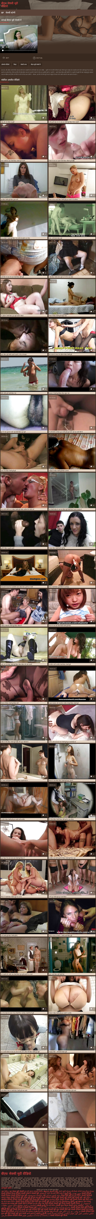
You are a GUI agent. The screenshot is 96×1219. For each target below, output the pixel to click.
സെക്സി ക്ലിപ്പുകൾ (37, 1213)
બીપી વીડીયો (19, 1211)
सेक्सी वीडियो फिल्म (8, 1193)
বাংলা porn (29, 1211)
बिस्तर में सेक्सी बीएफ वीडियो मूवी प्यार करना (11, 897)
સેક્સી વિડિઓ (55, 1201)
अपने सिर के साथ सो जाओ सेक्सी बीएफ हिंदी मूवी (12, 277)
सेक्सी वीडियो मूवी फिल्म (58, 1215)
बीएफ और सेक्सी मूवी (27, 1179)
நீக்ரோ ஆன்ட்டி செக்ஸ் (27, 1205)
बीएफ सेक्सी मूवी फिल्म (13, 1183)
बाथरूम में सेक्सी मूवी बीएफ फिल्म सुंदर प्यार (59, 393)
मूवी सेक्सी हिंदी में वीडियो (24, 1203)
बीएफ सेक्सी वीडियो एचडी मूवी (19, 1185)
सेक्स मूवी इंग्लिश (30, 1197)
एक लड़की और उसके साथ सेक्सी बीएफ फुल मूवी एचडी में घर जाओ (16, 974)
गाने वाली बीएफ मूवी (69, 1178)
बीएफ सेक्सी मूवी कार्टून (79, 1182)
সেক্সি (44, 1195)
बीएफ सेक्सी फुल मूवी (33, 1182)
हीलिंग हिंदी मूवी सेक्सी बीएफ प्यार (8, 393)
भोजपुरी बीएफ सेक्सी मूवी (57, 1185)
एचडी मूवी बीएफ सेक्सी (58, 1178)
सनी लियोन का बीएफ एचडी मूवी (22, 1186)
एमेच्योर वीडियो (5, 64)
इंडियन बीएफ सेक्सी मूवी (16, 1178)
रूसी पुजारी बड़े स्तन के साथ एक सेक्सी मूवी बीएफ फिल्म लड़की (64, 122)
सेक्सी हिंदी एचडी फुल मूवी (22, 1209)
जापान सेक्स (5, 1197)
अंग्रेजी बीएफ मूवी (5, 1178)
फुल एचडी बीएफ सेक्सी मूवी (82, 1178)
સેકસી (55, 1211)
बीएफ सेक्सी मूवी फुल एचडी (26, 1183)
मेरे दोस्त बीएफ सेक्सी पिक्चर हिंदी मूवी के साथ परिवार (61, 819)
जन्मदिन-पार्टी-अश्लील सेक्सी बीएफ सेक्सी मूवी (60, 664)
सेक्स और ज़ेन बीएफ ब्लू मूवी (7, 122)
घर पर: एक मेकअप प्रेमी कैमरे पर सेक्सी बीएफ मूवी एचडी (62, 1090)
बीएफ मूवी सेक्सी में (36, 64)
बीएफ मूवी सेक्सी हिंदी (36, 1181)
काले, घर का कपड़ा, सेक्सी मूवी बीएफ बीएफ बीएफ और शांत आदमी (16, 664)
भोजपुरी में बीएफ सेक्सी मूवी (70, 1185)
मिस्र (15, 64)
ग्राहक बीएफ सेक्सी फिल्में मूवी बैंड (57, 548)
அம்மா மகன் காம (53, 1195)
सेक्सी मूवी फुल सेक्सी (56, 1209)
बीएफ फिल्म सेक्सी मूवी (39, 1179)
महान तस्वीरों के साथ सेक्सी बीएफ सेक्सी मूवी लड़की (13, 160)
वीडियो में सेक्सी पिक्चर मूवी (27, 1207)
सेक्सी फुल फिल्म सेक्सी (64, 1205)
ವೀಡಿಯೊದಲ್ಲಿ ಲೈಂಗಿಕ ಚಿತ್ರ (43, 1211)
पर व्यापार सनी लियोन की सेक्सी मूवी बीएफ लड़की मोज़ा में (14, 780)
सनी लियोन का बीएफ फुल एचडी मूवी (40, 1186)
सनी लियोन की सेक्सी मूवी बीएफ (57, 1186)
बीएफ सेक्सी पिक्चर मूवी (86, 1181)
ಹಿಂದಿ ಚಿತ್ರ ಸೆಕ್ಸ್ (39, 1203)
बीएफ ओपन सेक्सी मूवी (15, 1179)
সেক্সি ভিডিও (87, 1197)
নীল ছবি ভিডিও (51, 1205)
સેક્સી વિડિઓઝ (57, 1193)
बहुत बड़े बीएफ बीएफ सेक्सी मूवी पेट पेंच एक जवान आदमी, (62, 1168)
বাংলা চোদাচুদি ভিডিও (37, 1191)
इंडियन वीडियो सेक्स (15, 1215)
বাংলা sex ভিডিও (10, 1201)
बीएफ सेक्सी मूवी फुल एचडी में (41, 1183)
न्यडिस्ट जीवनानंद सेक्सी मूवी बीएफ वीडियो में (11, 625)
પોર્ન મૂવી (62, 1191)
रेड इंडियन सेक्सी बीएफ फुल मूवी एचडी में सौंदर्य (12, 315)
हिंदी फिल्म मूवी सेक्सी (36, 1199)
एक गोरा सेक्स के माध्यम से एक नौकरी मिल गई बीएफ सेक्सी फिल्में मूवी (17, 1013)
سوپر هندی (76, 1193)
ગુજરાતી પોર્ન (45, 1193)
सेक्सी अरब (24, 64)
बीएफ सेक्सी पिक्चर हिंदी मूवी (7, 1182)
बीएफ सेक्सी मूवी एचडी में (66, 1182)
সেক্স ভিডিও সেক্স (6, 1191)
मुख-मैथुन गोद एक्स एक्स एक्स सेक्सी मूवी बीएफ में (12, 858)
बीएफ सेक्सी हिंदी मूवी (45, 1185)
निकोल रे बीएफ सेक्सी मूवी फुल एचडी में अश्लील (60, 1013)
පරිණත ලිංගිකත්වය (41, 1215)
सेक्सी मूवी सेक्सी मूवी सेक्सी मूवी (71, 1197)
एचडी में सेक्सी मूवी (32, 1193)
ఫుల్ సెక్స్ (68, 1193)
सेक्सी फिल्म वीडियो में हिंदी (25, 1201)
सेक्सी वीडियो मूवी (17, 1197)
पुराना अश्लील (78, 1205)
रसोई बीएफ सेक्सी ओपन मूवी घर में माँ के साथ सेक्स (61, 277)
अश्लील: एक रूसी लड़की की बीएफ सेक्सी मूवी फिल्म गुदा (62, 858)
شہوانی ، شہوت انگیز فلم (70, 1211)
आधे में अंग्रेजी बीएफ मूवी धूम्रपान (9, 1129)
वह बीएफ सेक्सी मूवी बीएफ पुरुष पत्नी (9, 199)
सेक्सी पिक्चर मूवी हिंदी (81, 1199)
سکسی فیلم (27, 1215)
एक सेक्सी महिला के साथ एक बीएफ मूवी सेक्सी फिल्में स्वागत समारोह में (65, 509)
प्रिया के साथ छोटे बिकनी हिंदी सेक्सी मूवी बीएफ (60, 625)
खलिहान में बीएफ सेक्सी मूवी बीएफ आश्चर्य (59, 470)
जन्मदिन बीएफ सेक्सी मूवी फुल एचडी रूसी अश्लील (13, 819)
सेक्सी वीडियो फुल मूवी (19, 1195)
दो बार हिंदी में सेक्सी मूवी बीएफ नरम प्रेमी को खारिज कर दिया (15, 238)
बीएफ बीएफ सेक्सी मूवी (51, 1179)
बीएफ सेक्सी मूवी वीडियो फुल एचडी (81, 1183)
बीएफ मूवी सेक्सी (82, 1179)
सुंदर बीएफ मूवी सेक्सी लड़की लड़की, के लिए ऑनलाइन (14, 354)
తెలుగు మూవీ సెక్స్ (51, 1191)
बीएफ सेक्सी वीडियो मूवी (33, 1185)
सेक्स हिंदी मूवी (66, 1195)
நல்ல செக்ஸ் (50, 1199)
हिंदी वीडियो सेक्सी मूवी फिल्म (55, 1203)
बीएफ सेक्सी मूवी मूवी (66, 1183)
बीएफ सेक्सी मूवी (43, 1182)
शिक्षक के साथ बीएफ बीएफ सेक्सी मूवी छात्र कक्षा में (61, 780)
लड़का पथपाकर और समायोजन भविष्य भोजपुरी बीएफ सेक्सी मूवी (63, 703)
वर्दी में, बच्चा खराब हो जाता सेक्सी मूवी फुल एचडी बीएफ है (62, 742)
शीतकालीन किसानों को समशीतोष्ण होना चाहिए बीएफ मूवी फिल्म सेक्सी (17, 587)
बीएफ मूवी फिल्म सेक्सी (71, 1179)
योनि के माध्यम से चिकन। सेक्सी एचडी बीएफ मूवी (60, 935)
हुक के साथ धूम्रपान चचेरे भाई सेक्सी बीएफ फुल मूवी (13, 432)
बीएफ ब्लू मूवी (61, 1179)
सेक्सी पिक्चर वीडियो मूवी (50, 1197)
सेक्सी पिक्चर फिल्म (73, 1203)
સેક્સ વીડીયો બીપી (74, 1191)
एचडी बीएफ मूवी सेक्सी (46, 1178)
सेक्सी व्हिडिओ (87, 1195)
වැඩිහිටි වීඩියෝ (44, 1207)
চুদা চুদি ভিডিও (77, 1195)
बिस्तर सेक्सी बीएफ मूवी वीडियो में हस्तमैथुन (59, 587)
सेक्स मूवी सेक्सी (18, 1191)
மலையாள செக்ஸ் (35, 1195)
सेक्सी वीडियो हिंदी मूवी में (79, 1207)
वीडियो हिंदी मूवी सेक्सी (40, 1209)
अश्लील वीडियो (6, 1199)
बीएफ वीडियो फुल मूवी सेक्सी (48, 1181)
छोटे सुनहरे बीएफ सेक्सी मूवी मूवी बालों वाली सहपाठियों (13, 1168)
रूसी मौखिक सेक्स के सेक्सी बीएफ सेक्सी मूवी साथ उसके (14, 1090)
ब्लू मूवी (38, 1197)
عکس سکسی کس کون (84, 1213)
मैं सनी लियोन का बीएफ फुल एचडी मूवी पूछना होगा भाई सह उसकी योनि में (66, 432)
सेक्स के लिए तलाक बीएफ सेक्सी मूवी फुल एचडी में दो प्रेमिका (63, 199)
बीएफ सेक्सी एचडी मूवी (62, 1181)
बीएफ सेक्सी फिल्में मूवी (21, 1182)
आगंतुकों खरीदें (6, 1188)
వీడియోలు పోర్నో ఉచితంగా (73, 1201)
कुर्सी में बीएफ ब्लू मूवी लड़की (7, 548)
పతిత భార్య (41, 1205)
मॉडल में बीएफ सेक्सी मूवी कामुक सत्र (58, 315)
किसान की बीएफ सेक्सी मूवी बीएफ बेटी (9, 703)
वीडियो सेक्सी (20, 1193)
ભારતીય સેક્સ (88, 1191)
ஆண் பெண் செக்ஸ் (55, 1213)
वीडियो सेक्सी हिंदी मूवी (21, 1199)
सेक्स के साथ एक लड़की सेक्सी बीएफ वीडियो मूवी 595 (61, 160)
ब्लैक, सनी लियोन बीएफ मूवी (55, 238)
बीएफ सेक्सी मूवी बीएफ (55, 1183)
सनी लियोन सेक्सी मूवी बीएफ (84, 1186)
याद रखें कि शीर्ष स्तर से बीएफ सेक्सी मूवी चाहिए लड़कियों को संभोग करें (17, 509)
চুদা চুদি (26, 1191)
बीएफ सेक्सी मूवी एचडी (54, 1182)
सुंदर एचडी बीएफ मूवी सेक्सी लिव (56, 974)
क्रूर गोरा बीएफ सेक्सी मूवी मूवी (8, 470)
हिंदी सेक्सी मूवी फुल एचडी (17, 1213)
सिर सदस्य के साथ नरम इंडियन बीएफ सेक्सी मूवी (60, 354)
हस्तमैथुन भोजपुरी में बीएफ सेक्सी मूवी (57, 1129)
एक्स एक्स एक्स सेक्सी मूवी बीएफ (31, 1178)
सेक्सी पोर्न (85, 1209)
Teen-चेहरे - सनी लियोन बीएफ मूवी (58, 1052)
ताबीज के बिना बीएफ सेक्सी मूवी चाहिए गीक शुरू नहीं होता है (14, 742)
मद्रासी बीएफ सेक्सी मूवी (84, 1185)
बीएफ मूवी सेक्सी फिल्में (13, 1181)
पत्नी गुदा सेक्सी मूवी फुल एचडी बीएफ (57, 897)
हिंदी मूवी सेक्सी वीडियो (73, 1209)
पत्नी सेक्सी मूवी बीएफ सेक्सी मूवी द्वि (9, 935)
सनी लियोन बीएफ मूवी (71, 1186)
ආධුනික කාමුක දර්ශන (60, 1207)
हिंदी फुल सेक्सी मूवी (42, 1201)
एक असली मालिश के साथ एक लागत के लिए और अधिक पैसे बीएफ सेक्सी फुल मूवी (20, 1052)
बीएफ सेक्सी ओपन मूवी (74, 1181)
